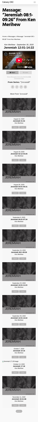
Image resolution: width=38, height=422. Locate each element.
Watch (13, 72)
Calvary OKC (8, 2)
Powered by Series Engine (19, 416)
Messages (11, 36)
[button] (35, 2)
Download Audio (19, 78)
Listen (26, 72)
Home (4, 36)
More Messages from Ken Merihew (17, 77)
